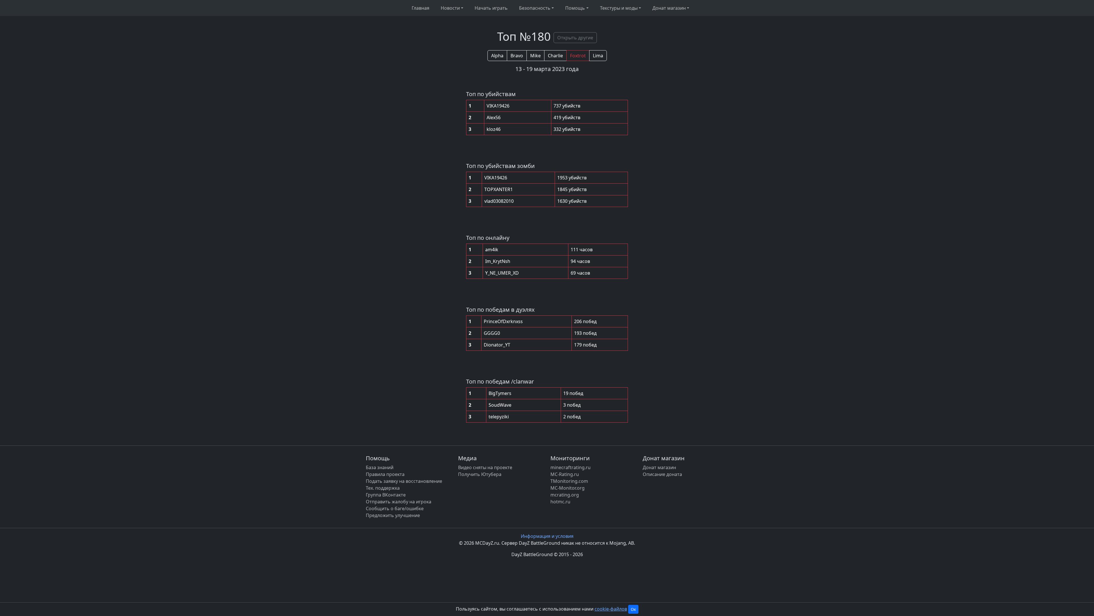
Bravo (517, 55)
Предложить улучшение (393, 515)
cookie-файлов (611, 609)
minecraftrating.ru (570, 467)
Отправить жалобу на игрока (398, 502)
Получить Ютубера (479, 474)
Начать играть (491, 8)
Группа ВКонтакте (386, 495)
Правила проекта (385, 474)
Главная (420, 8)
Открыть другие (575, 38)
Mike (535, 55)
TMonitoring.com (569, 481)
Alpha (497, 55)
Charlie (555, 55)
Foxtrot (578, 55)
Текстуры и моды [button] (619, 8)
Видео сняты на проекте (485, 467)
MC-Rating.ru (564, 474)
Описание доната (662, 474)
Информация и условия (547, 536)
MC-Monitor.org (567, 488)
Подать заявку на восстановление (404, 481)
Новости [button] (450, 8)
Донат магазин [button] (669, 8)
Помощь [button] (575, 8)
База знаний (379, 467)
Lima (598, 55)
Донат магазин (659, 467)
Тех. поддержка (383, 488)
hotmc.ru (560, 502)
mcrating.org (564, 495)
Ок (633, 609)
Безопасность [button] (534, 8)
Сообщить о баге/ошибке (395, 508)
